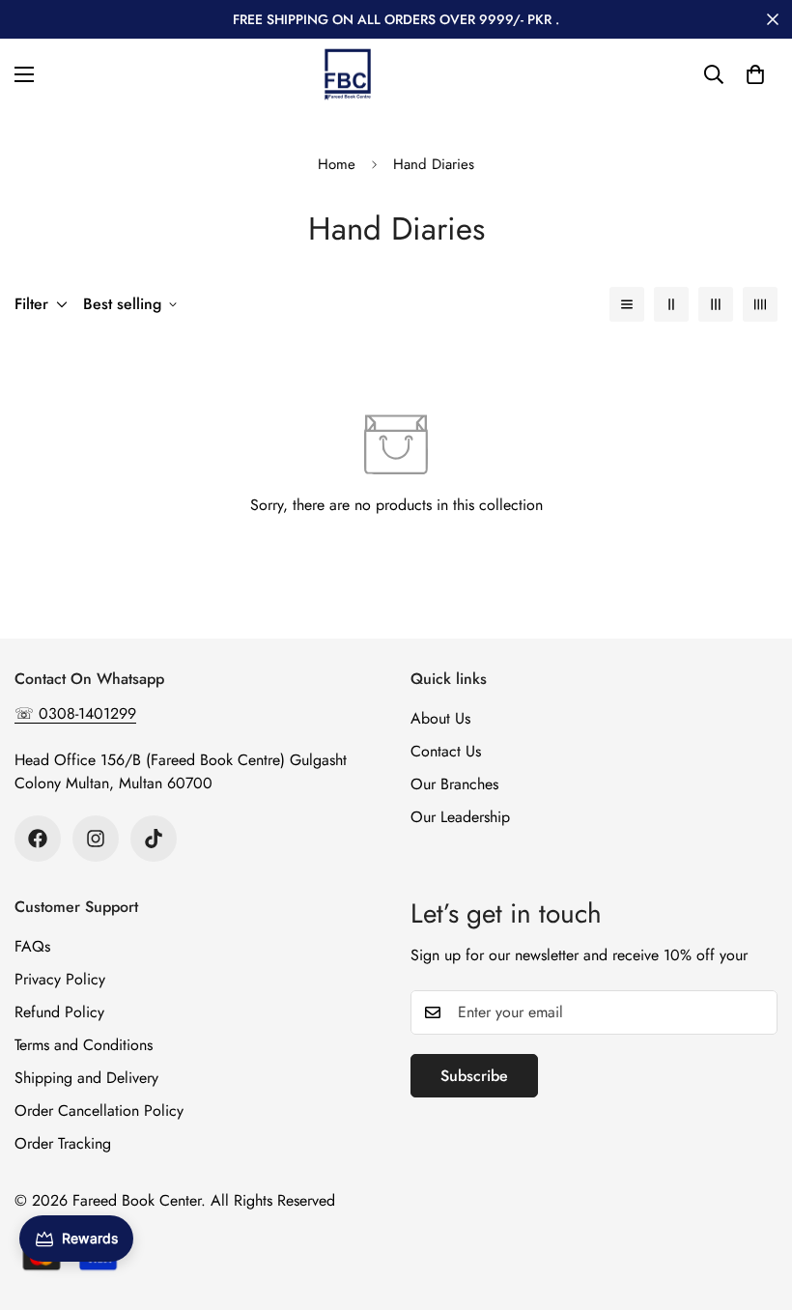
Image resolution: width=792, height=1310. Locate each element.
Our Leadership (460, 817)
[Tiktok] (153, 838)
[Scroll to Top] (754, 1204)
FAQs (32, 946)
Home (336, 164)
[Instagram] (95, 838)
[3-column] (715, 304)
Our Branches (454, 784)
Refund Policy (59, 1012)
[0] (755, 74)
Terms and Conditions (83, 1045)
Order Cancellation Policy (99, 1110)
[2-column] (671, 304)
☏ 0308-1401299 (75, 713)
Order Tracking (62, 1143)
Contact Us (445, 751)
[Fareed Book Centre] (348, 74)
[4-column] (760, 304)
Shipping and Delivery (86, 1078)
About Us (440, 718)
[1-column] (626, 304)
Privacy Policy (59, 979)
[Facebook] (37, 838)
